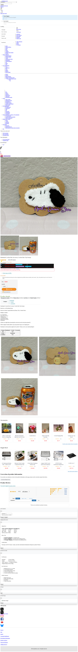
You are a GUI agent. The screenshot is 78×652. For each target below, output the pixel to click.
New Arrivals (4, 31)
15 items (65, 488)
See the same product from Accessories (70, 443)
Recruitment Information (5, 638)
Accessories (12, 303)
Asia (6, 64)
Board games (7, 72)
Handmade (3, 42)
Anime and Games (9, 59)
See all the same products (73, 471)
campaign (3, 29)
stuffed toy (7, 67)
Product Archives (3, 640)
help (1, 632)
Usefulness (31, 498)
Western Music (8, 56)
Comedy (7, 51)
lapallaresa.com (5, 1)
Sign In (1, 6)
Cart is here (18, 32)
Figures (6, 75)
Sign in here (18, 29)
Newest (17, 498)
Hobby (6, 74)
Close (2, 584)
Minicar (6, 71)
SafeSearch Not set (4, 5)
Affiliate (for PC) (3, 644)
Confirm (6, 517)
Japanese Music (8, 55)
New (12, 264)
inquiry (1, 634)
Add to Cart (10, 289)
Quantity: (3, 513)
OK (1, 593)
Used (16, 266)
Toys (6, 66)
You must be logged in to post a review (7, 485)
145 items (25, 491)
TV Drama (18, 44)
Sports (6, 50)
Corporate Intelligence (4, 636)
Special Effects (8, 47)
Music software (6, 54)
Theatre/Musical (8, 61)
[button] (39, 12)
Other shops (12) (7, 273)
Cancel (2, 517)
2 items (65, 491)
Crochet (12, 302)
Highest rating (24, 498)
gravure (6, 53)
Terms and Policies (4, 642)
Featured (3, 36)
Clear (39, 500)
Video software (19, 41)
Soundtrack (7, 60)
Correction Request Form (5, 479)
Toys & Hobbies (6, 65)
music (6, 46)
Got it (2, 548)
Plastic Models (8, 76)
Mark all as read (3, 13)
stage (6, 49)
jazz (6, 62)
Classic (6, 58)
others (6, 48)
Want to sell (3, 38)
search (2, 4)
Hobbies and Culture (9, 52)
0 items (65, 494)
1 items (65, 492)
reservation (3, 34)
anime (17, 42)
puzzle (6, 70)
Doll (6, 68)
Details (17, 268)
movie (17, 43)
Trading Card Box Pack (10, 77)
